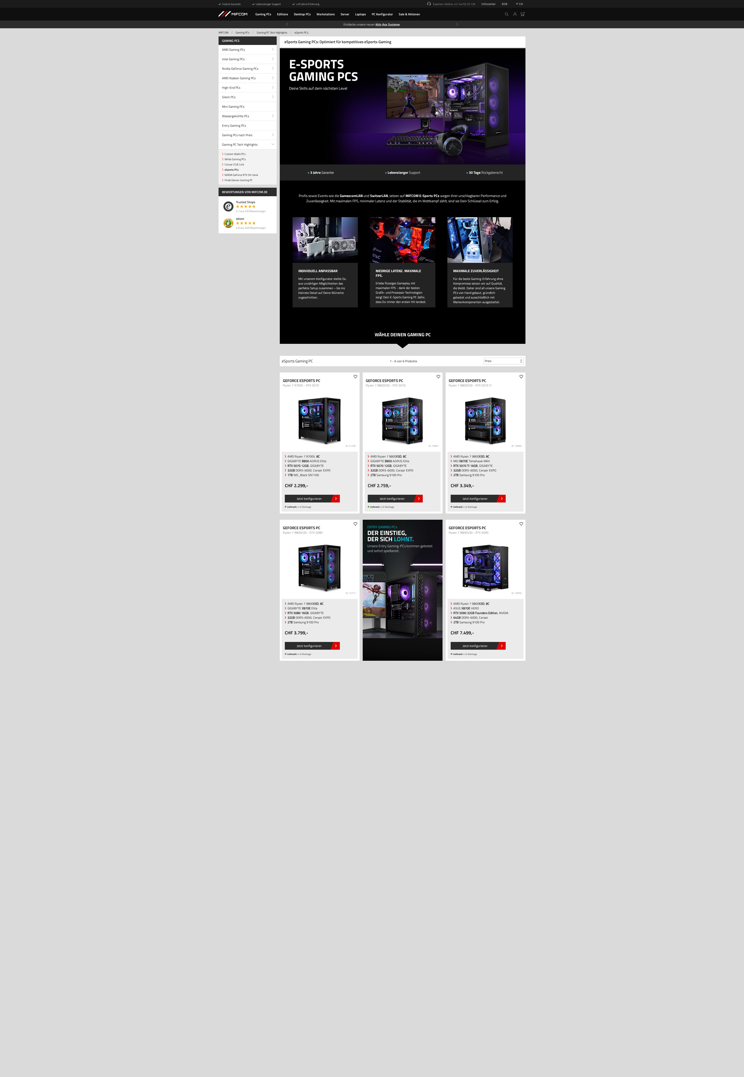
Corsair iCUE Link (234, 164)
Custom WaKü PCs (235, 154)
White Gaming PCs (235, 159)
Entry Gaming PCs (234, 125)
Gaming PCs (243, 32)
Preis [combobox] (488, 361)
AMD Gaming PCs (233, 49)
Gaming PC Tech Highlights (272, 32)
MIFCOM (223, 32)
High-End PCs (231, 87)
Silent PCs (228, 97)
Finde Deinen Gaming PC (239, 180)
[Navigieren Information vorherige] (286, 24)
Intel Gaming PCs (233, 59)
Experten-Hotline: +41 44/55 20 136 (454, 4)
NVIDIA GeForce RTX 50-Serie (241, 175)
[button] (516, 14)
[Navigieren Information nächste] (457, 24)
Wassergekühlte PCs (235, 116)
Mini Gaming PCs (233, 106)
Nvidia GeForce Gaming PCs (240, 68)
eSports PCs (301, 32)
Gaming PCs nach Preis (237, 135)
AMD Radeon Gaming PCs (239, 78)
